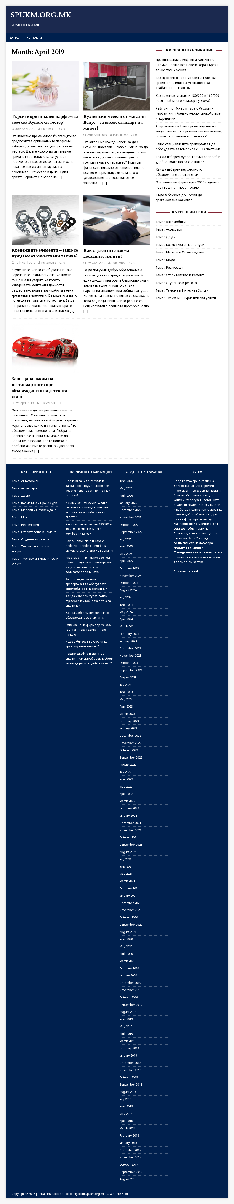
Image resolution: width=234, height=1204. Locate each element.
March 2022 (127, 801)
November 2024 (130, 576)
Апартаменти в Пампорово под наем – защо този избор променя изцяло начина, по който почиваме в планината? (189, 131)
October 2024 (129, 583)
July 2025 (125, 539)
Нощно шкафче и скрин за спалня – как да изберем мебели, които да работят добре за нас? (90, 658)
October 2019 (129, 997)
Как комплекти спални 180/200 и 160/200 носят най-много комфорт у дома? (89, 529)
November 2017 (130, 1157)
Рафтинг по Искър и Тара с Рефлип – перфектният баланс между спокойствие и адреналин (188, 113)
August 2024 (128, 590)
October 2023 (129, 663)
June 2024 (126, 605)
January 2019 (128, 1055)
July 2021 (125, 859)
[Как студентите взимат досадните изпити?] (116, 242)
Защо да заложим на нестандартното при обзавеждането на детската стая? (39, 388)
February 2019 (129, 1048)
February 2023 (129, 721)
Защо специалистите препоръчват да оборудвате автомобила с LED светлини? (86, 584)
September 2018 (131, 1084)
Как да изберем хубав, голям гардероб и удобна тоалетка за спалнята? (88, 601)
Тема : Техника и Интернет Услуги (182, 290)
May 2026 (126, 488)
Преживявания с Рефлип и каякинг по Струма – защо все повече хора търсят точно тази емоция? (187, 64)
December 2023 (130, 648)
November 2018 (130, 1070)
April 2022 (126, 794)
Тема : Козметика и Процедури (180, 244)
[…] (60, 177)
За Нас (14, 38)
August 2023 (128, 677)
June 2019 (126, 1019)
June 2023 (126, 692)
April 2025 (126, 561)
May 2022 (126, 786)
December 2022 (130, 735)
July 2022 (125, 772)
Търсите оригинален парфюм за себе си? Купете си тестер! (45, 119)
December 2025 (130, 510)
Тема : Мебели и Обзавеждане (180, 252)
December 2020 (130, 903)
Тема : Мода (165, 260)
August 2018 (128, 1092)
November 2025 (130, 517)
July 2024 (125, 597)
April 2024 (126, 619)
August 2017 (128, 1179)
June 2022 (126, 779)
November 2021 (130, 830)
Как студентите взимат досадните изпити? (107, 253)
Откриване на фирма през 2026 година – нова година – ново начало (88, 629)
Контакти (34, 38)
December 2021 (130, 823)
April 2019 (126, 1034)
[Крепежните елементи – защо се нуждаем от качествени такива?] (45, 242)
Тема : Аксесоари (169, 229)
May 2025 (126, 554)
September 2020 (131, 924)
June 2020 (126, 939)
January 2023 (128, 728)
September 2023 (131, 670)
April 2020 (126, 954)
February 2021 (129, 888)
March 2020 (127, 961)
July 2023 (125, 685)
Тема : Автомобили (171, 222)
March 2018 (127, 1128)
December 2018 (130, 1063)
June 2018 (126, 1106)
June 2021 (126, 866)
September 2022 (131, 757)
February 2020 (129, 968)
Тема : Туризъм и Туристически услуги (186, 298)
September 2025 (131, 532)
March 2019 (127, 1041)
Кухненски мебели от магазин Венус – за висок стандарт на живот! (114, 122)
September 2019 (131, 1005)
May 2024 (126, 612)
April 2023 (126, 706)
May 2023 (126, 699)
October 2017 (129, 1164)
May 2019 (126, 1026)
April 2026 (126, 495)
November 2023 (130, 655)
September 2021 (131, 844)
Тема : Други (166, 237)
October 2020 (129, 917)
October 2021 (129, 837)
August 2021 (128, 852)
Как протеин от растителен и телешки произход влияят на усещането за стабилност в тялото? (186, 82)
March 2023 (127, 714)
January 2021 (128, 895)
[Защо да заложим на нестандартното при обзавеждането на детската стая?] (45, 370)
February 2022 (129, 808)
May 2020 (126, 946)
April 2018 (126, 1121)
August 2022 (128, 764)
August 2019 (128, 1012)
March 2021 (127, 881)
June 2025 (126, 546)
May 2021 (126, 873)
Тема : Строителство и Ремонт (180, 275)
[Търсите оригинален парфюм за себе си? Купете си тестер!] (45, 108)
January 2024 (128, 641)
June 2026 (126, 481)
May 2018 (126, 1114)
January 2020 (128, 975)
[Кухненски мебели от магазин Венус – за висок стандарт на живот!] (116, 108)
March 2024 (127, 626)
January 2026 (128, 503)
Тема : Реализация (170, 267)
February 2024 (129, 634)
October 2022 (129, 750)
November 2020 (130, 910)
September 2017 (131, 1172)
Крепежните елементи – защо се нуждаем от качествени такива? (45, 253)
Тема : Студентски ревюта (176, 283)
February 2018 (129, 1135)
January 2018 (128, 1143)
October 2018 (129, 1077)
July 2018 (125, 1099)
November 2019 (130, 990)
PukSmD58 (48, 129)
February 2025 (129, 568)
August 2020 (128, 932)
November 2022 (130, 743)
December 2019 (130, 983)
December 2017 (130, 1150)
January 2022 (128, 815)
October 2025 (129, 525)
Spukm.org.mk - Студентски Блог (106, 1194)
